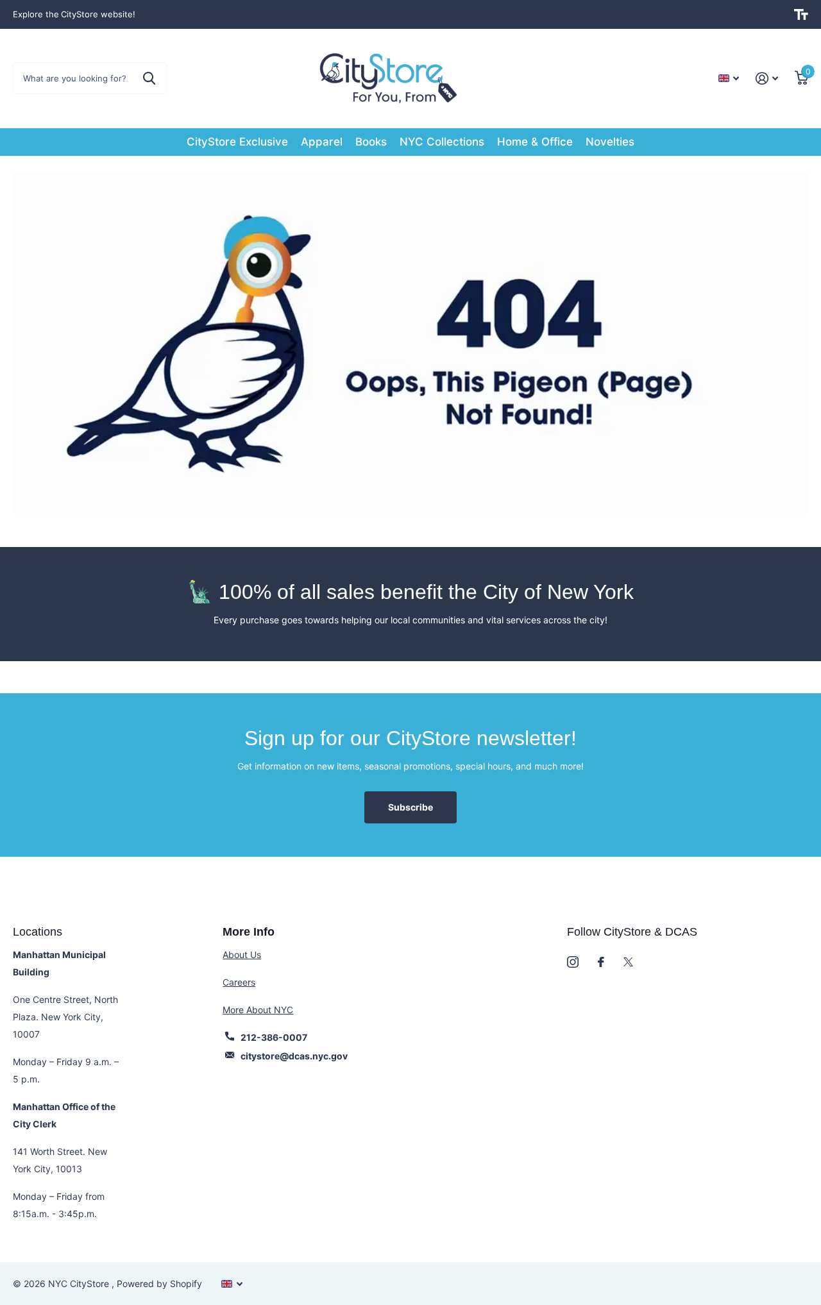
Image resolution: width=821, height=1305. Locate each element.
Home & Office (535, 141)
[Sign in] (767, 78)
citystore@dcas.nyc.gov (294, 1055)
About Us (242, 954)
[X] (628, 961)
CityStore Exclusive (237, 141)
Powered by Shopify (159, 1283)
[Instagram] (573, 962)
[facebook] (601, 962)
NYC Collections (442, 141)
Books (371, 141)
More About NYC (258, 1009)
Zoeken (149, 78)
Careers (239, 982)
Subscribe (410, 807)
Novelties (610, 141)
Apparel (322, 141)
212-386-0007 (274, 1037)
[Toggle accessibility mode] (801, 14)
